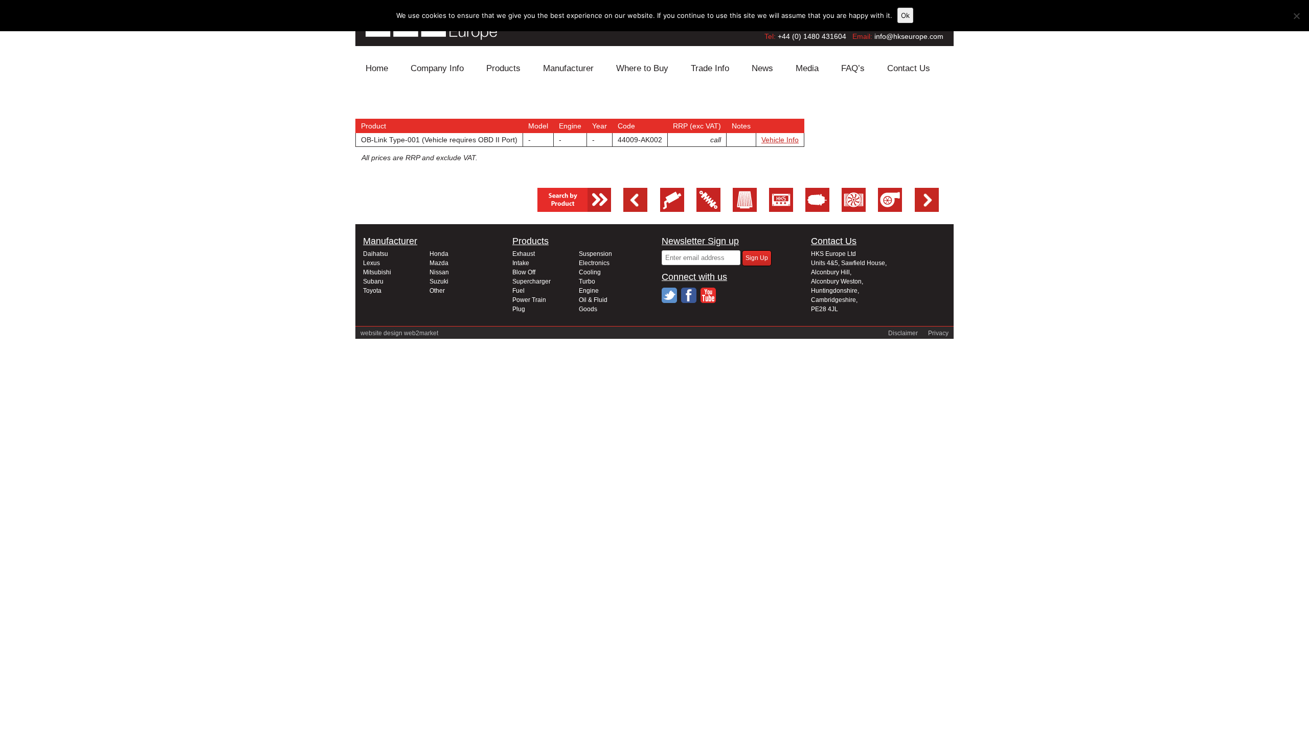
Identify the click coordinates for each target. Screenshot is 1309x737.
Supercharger (531, 281)
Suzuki (439, 281)
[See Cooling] (854, 209)
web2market (421, 333)
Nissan (439, 272)
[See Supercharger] (890, 209)
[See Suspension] (708, 209)
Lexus (371, 263)
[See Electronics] (781, 209)
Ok (905, 15)
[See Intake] (745, 209)
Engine (589, 290)
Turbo (587, 281)
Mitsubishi (377, 272)
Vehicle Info (780, 140)
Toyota (372, 290)
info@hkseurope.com (908, 36)
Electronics (594, 263)
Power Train (529, 300)
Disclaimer (903, 333)
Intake (520, 263)
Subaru (373, 281)
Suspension (595, 253)
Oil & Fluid (593, 300)
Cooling (590, 272)
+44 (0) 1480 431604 (812, 36)
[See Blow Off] (817, 209)
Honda (439, 253)
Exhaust (523, 253)
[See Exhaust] (672, 209)
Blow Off (523, 272)
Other (437, 290)
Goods (588, 309)
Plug (518, 309)
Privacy (938, 333)
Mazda (439, 263)
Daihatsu (375, 253)
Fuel (518, 290)
